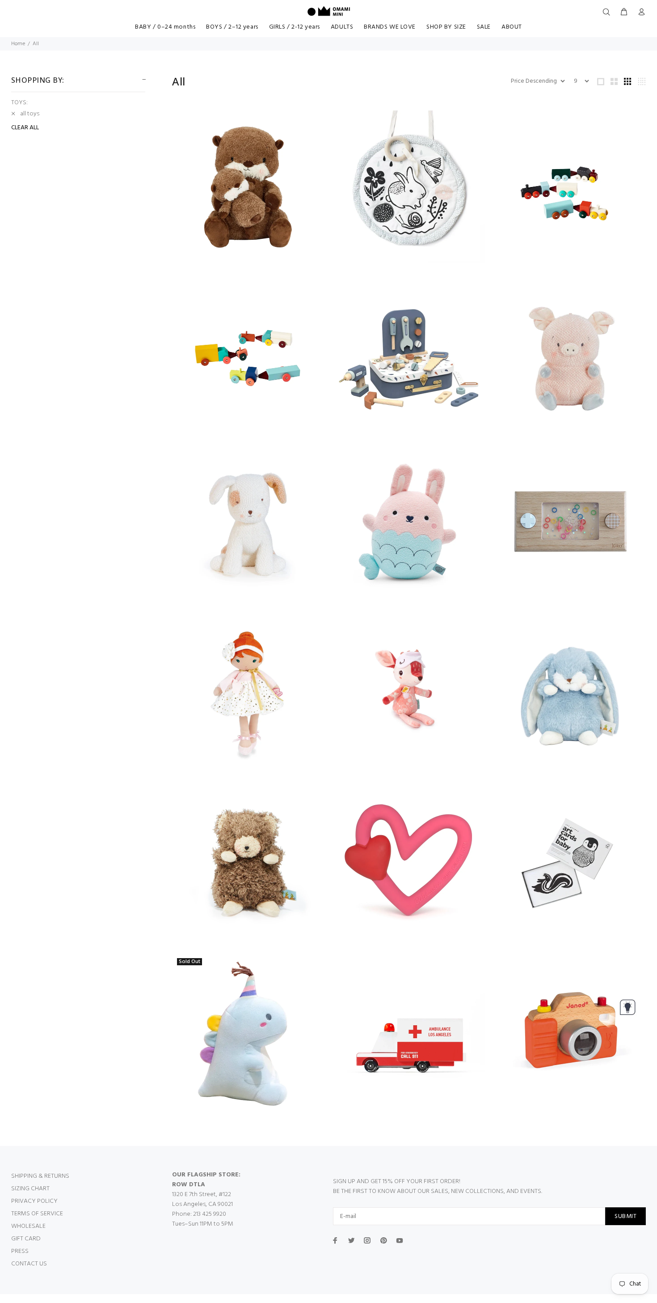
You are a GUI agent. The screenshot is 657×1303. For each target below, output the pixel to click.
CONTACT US (29, 1264)
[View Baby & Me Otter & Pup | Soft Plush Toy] (248, 186)
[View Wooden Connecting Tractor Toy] (248, 355)
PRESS (20, 1251)
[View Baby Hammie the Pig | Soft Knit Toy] (570, 356)
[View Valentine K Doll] (248, 694)
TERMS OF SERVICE (37, 1214)
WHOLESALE (28, 1226)
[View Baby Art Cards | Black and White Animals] (570, 862)
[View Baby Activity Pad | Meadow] (409, 186)
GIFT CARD (26, 1239)
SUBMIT (625, 1216)
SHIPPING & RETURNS (40, 1176)
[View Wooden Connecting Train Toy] (570, 186)
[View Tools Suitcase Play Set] (409, 356)
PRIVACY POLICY (34, 1201)
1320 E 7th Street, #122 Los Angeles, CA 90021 (202, 1199)
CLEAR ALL (25, 128)
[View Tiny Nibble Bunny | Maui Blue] (570, 694)
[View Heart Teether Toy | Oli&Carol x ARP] (409, 863)
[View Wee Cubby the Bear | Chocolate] (248, 863)
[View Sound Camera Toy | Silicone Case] (570, 1032)
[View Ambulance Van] (409, 1032)
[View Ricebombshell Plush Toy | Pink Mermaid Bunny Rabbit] (409, 525)
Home (18, 43)
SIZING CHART (30, 1189)
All (36, 43)
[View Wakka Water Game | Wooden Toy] (569, 524)
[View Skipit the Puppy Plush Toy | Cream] (248, 525)
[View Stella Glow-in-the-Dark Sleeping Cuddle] (409, 693)
